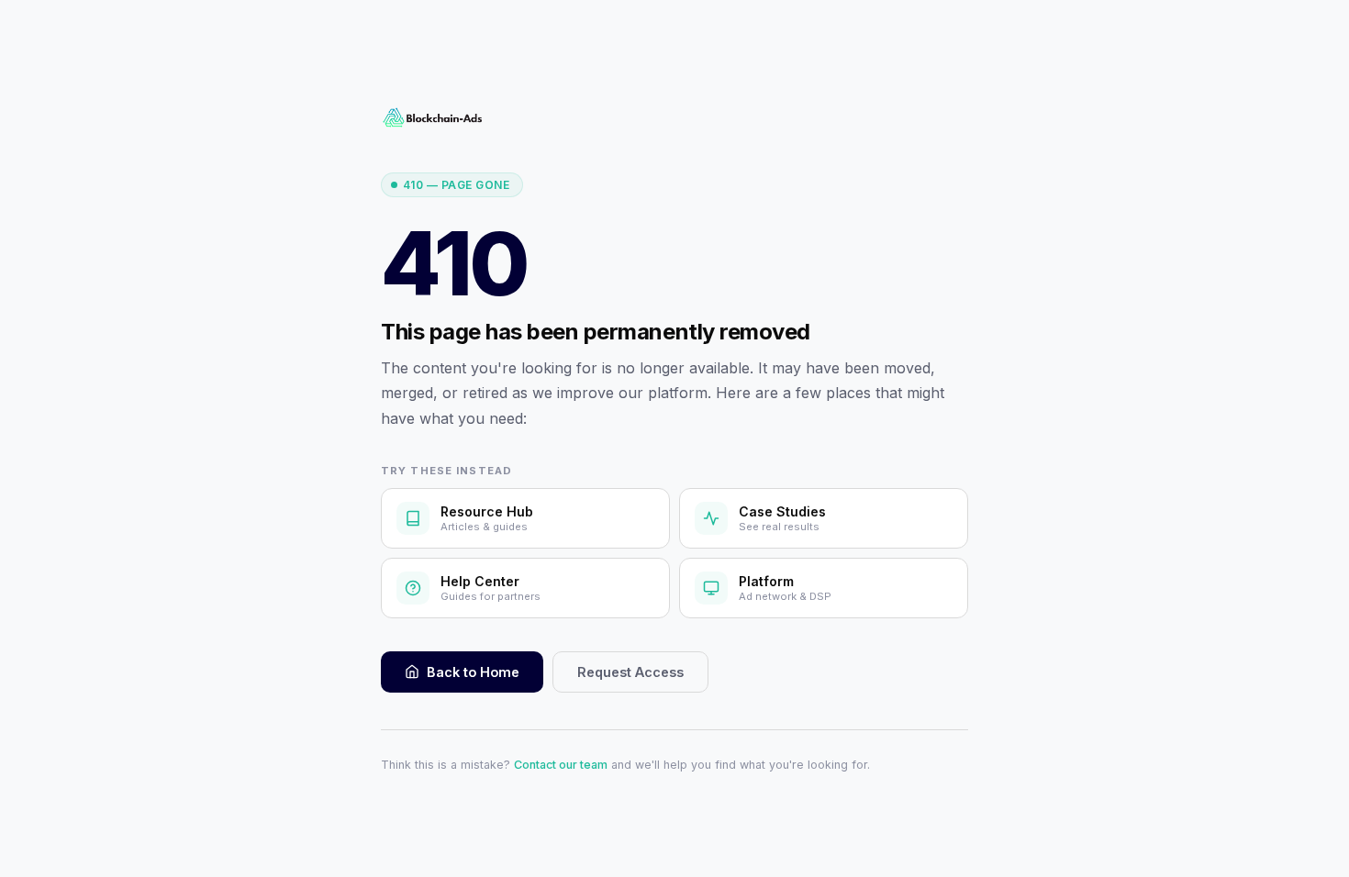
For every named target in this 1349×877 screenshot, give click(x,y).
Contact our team (561, 765)
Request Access (630, 672)
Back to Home (473, 672)
